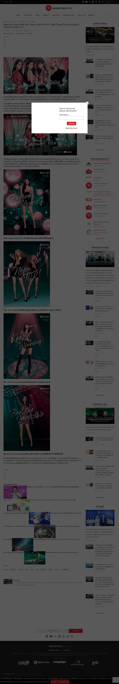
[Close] (87, 103)
